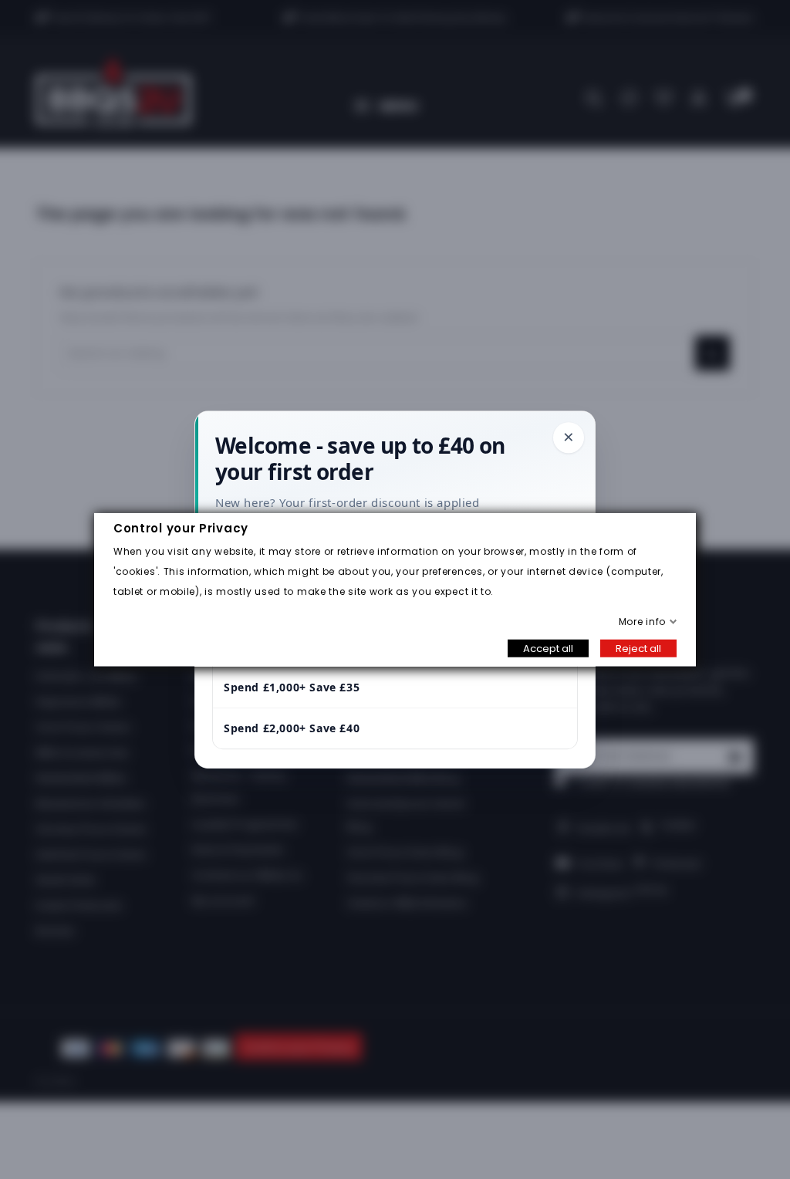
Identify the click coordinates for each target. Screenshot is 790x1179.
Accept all (548, 647)
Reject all (638, 647)
